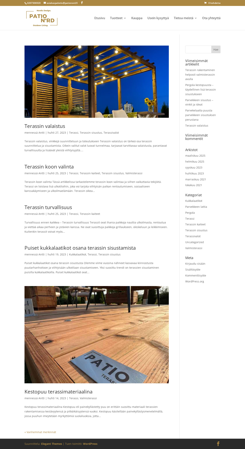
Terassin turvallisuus (48, 207)
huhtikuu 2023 (194, 173)
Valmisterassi (133, 173)
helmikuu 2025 (194, 161)
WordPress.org (194, 281)
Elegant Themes (51, 444)
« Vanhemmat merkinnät (40, 432)
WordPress (90, 444)
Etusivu (99, 18)
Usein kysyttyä (158, 18)
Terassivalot (111, 132)
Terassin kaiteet (90, 173)
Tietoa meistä (183, 18)
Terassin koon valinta (49, 166)
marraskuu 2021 (195, 179)
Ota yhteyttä (211, 18)
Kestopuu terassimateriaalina (58, 391)
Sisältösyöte (192, 269)
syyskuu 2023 (193, 167)
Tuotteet (116, 18)
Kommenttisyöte (195, 275)
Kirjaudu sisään (195, 263)
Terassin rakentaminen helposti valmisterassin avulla (200, 74)
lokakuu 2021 (193, 185)
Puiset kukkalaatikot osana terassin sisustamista (80, 247)
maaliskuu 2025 (195, 155)
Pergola (190, 212)
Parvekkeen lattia (196, 207)
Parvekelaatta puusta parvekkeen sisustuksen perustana (200, 115)
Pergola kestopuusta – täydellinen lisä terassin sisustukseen (200, 89)
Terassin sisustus (91, 132)
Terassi (73, 132)
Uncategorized (194, 242)
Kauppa (136, 18)
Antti (41, 132)
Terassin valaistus (44, 126)
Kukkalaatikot (77, 254)
